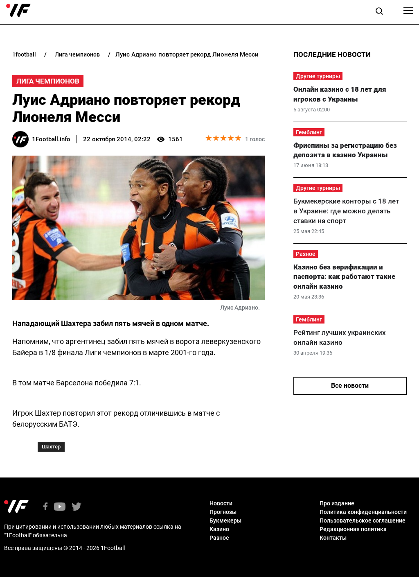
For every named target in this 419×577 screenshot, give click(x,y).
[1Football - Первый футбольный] (18, 10)
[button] (379, 12)
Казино (219, 529)
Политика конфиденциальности (363, 512)
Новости (221, 503)
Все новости (350, 385)
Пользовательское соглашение (362, 520)
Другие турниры (318, 76)
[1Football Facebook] (45, 507)
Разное (305, 254)
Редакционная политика (353, 529)
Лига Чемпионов (47, 81)
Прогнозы (223, 512)
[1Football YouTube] (59, 507)
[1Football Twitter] (76, 507)
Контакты (333, 537)
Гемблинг (309, 132)
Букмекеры (225, 520)
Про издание (337, 503)
